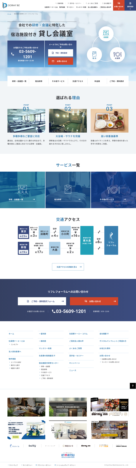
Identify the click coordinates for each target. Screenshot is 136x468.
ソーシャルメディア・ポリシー (66, 465)
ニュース (72, 370)
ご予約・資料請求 (117, 81)
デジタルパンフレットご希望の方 (113, 341)
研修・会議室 (45, 366)
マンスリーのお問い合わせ (111, 362)
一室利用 (42, 333)
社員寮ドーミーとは (51, 7)
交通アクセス (77, 81)
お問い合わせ (118, 5)
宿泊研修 (38, 81)
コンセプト (14, 344)
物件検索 (62, 7)
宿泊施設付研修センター (49, 363)
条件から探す (15, 365)
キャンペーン (74, 363)
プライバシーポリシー (44, 465)
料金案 (97, 81)
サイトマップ (13, 465)
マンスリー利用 (81, 7)
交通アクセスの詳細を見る (67, 267)
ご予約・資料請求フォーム (41, 301)
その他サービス (58, 81)
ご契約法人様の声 (105, 7)
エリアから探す (16, 362)
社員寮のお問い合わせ (109, 359)
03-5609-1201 (71, 311)
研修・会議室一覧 (19, 81)
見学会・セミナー (74, 3)
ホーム (9, 14)
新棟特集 (60, 3)
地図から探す (15, 368)
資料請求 (130, 5)
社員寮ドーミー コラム (78, 333)
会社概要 (107, 3)
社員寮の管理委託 (46, 355)
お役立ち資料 (105, 348)
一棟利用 (42, 341)
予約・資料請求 (59, 53)
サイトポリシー (27, 465)
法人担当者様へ (93, 7)
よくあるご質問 (92, 3)
